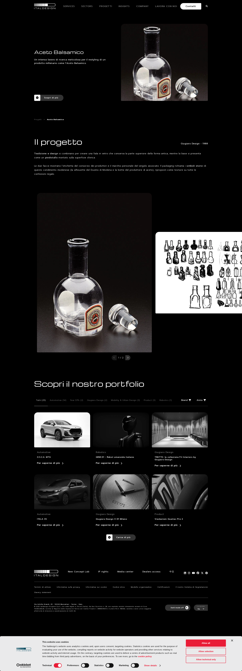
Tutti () (41, 400)
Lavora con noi (166, 6)
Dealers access (151, 571)
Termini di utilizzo (42, 587)
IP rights (103, 571)
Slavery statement (42, 592)
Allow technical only (206, 659)
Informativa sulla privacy (68, 587)
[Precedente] (114, 357)
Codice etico (119, 587)
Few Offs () (76, 400)
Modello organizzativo (141, 587)
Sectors (87, 6)
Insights (124, 6)
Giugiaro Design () (97, 400)
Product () (150, 400)
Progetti (105, 6)
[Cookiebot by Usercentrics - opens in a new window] (23, 665)
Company (142, 6)
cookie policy (145, 656)
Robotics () (166, 400)
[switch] (85, 665)
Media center (125, 571)
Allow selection (205, 651)
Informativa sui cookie (96, 587)
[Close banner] (232, 640)
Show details (150, 665)
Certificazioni (163, 587)
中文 (171, 571)
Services (69, 6)
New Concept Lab (78, 571)
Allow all (206, 643)
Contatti (191, 6)
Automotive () (58, 400)
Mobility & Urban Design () (125, 400)
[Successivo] (127, 357)
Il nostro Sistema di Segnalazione (192, 587)
